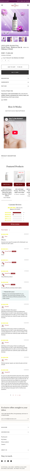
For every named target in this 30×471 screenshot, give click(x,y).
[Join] (26, 418)
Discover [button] (4, 427)
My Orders (3, 439)
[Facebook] (2, 461)
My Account (4, 436)
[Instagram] (5, 461)
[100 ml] (6, 176)
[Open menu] (3, 5)
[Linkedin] (8, 461)
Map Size (4, 86)
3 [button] (15, 395)
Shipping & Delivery (21, 467)
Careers (3, 444)
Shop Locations (5, 442)
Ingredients (5, 82)
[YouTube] (11, 461)
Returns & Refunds (7, 468)
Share (5, 99)
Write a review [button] (15, 224)
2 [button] (13, 395)
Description (5, 78)
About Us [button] (4, 450)
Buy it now (15, 72)
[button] (8, 212)
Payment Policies (19, 468)
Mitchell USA (6, 467)
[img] (4, 234)
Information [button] (5, 432)
